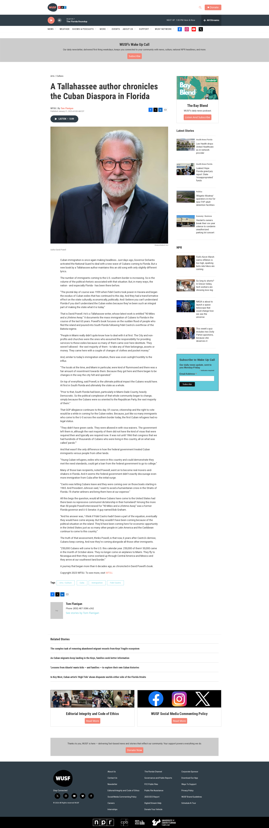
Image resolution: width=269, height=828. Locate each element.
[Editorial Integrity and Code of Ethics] (92, 698)
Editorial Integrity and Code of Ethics (92, 714)
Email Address (188, 373)
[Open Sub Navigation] (56, 29)
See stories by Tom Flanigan (82, 613)
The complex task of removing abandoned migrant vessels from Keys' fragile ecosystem (94, 648)
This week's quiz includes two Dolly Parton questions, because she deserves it (205, 334)
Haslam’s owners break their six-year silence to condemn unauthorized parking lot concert (205, 226)
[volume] (59, 20)
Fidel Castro (115, 583)
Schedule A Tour (188, 803)
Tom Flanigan (67, 108)
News (51, 29)
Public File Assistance (153, 791)
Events (116, 29)
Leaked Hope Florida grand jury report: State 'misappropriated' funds (204, 174)
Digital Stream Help (152, 803)
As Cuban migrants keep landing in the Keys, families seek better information (89, 657)
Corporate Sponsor (189, 772)
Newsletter (112, 784)
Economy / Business (204, 216)
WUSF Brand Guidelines (191, 797)
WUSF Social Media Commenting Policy (179, 714)
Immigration (97, 583)
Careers (111, 803)
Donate (214, 7)
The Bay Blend (197, 106)
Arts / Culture (56, 76)
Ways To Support (188, 784)
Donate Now (134, 750)
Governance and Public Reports (158, 778)
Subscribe (134, 56)
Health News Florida (204, 139)
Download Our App (189, 778)
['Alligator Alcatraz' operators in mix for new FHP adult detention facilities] (186, 197)
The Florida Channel (153, 772)
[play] (51, 20)
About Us (112, 772)
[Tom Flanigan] (56, 610)
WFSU (109, 572)
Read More (92, 721)
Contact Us (112, 778)
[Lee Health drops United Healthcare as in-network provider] (186, 145)
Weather (64, 29)
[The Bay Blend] (197, 88)
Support (144, 29)
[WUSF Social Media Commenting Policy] (179, 698)
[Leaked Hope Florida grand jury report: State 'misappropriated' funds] (186, 169)
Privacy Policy (187, 791)
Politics (199, 192)
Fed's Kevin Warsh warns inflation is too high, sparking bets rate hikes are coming (205, 263)
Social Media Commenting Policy (122, 797)
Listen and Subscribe (197, 117)
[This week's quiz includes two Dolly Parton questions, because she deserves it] (186, 333)
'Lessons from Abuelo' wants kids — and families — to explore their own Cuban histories (94, 667)
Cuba (82, 583)
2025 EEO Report (151, 797)
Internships (112, 809)
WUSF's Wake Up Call (134, 44)
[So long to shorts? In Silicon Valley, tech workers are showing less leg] (186, 285)
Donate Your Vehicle (153, 809)
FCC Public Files (151, 784)
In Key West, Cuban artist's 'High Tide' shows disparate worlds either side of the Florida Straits (98, 677)
